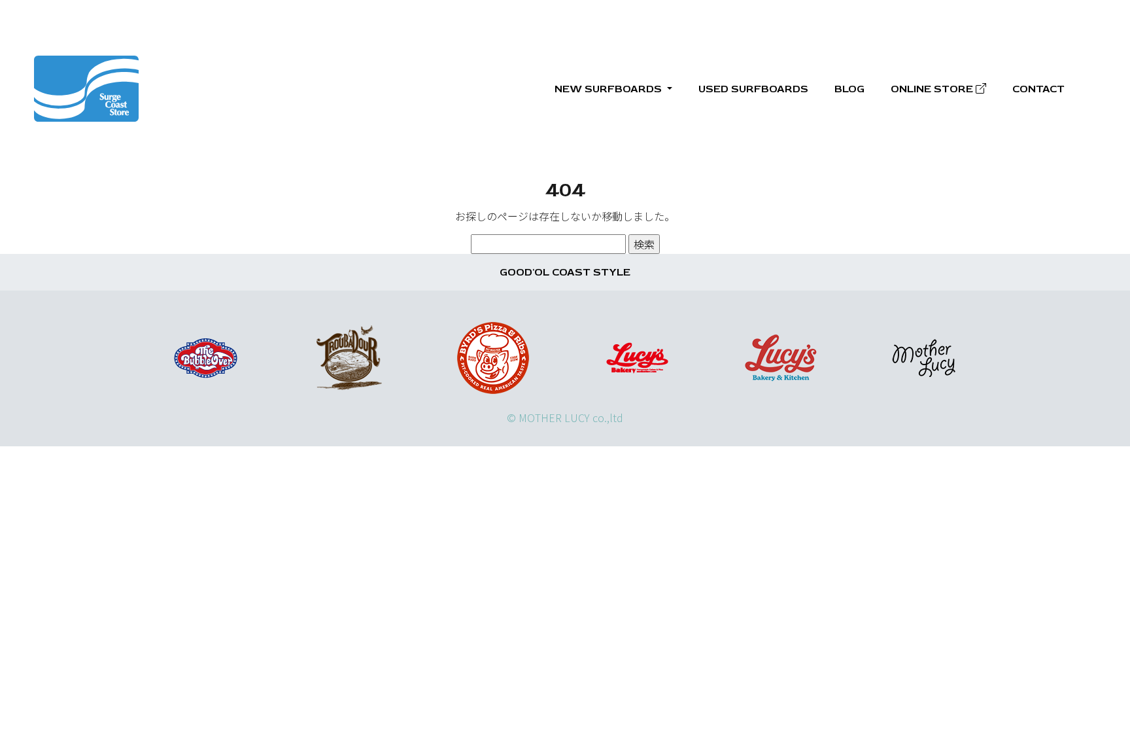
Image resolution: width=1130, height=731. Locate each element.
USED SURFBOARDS (753, 89)
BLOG (849, 89)
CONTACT (1038, 89)
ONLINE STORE (933, 89)
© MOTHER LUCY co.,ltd (565, 417)
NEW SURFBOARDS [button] (609, 89)
